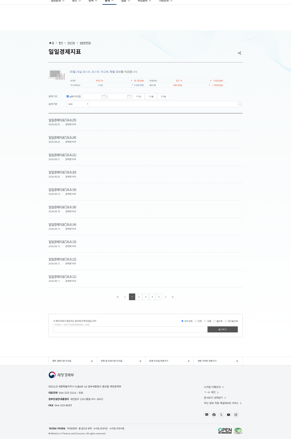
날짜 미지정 (75, 96)
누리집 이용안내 (212, 387)
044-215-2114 (67, 392)
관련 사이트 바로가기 (207, 361)
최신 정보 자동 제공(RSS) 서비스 (221, 403)
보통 (209, 321)
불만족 (219, 321)
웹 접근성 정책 (85, 428)
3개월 (163, 96)
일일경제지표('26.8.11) (62, 276)
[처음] (118, 297)
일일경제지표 (85, 43)
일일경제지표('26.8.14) (62, 224)
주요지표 (71, 43)
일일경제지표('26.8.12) (62, 259)
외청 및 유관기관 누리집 (111, 361)
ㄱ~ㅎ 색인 (210, 392)
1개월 (151, 96)
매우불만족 (233, 321)
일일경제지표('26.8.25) (62, 120)
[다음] (166, 297)
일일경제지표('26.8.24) (62, 137)
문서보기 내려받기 (213, 397)
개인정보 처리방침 (57, 428)
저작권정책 (72, 428)
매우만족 (188, 321)
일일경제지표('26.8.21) (62, 154)
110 (82, 399)
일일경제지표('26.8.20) (62, 172)
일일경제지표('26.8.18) (62, 207)
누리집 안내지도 (101, 428)
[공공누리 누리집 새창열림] (225, 431)
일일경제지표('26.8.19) (62, 189)
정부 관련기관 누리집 (61, 361)
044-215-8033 (63, 405)
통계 (61, 43)
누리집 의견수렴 (117, 428)
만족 (200, 321)
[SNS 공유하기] (239, 53)
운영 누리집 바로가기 (158, 361)
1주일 (138, 96)
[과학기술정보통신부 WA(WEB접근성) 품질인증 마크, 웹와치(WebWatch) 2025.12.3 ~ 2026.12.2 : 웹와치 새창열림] (238, 431)
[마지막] (173, 297)
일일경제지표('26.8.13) (62, 241)
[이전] (125, 297)
